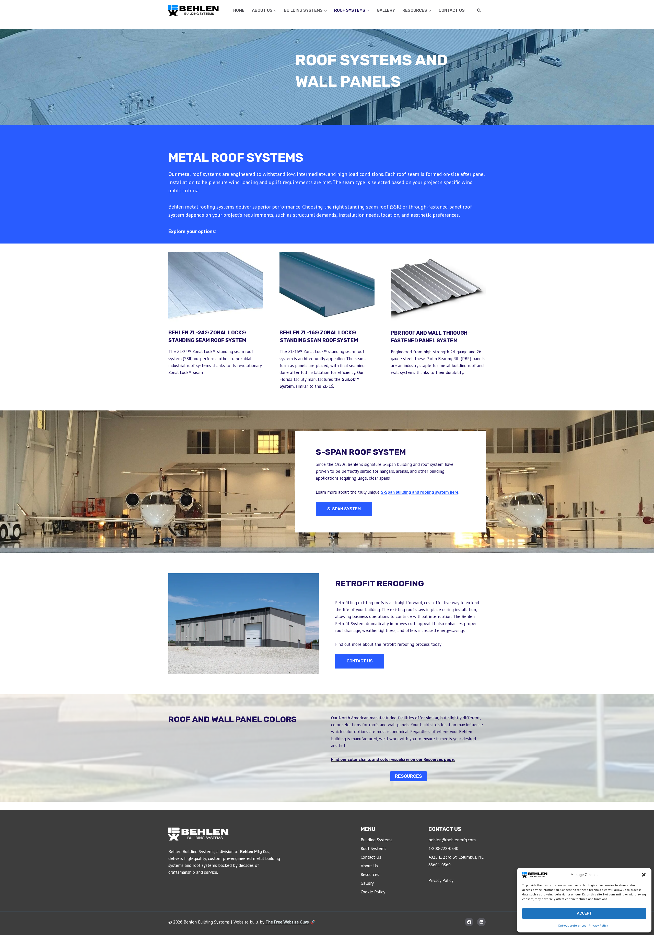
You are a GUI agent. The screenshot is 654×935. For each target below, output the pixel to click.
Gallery (386, 10)
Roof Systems (373, 848)
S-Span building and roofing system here (419, 492)
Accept (584, 913)
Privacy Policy (598, 925)
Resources (370, 874)
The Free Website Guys (287, 922)
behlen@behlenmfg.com (452, 840)
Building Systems (376, 840)
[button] (643, 874)
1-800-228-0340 (443, 848)
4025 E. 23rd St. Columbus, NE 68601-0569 (456, 861)
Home (238, 10)
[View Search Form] (479, 10)
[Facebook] (469, 922)
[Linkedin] (481, 922)
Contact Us (452, 10)
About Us (369, 866)
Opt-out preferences (572, 925)
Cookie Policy (373, 892)
